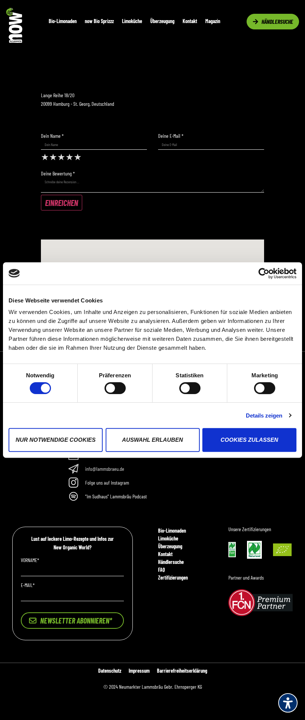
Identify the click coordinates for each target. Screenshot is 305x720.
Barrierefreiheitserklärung (182, 670)
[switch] (115, 388)
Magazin (212, 21)
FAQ (161, 570)
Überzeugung (162, 21)
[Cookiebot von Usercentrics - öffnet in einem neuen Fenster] (263, 273)
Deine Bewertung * (58, 173)
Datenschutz (109, 670)
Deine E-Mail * (170, 136)
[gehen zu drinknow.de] (14, 41)
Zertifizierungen (173, 577)
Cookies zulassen (249, 440)
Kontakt (190, 21)
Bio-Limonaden (63, 21)
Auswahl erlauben (152, 440)
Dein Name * (52, 136)
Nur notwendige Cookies (56, 440)
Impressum (139, 670)
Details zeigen (264, 415)
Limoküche (132, 21)
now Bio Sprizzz (99, 21)
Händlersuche (171, 562)
